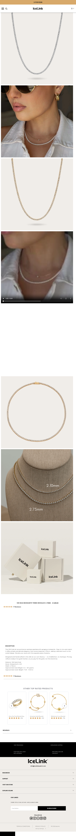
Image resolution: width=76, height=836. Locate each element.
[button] (11, 706)
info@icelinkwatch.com (38, 766)
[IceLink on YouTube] (38, 818)
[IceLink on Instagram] (44, 818)
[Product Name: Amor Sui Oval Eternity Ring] (17, 708)
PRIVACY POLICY (40, 826)
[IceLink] (38, 8)
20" (45, 621)
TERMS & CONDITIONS (23, 826)
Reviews (6, 730)
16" (35, 621)
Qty (5, 627)
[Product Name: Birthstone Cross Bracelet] (59, 708)
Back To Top (7, 834)
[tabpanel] (38, 730)
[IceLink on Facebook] (34, 818)
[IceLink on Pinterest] (41, 818)
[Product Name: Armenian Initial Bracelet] (38, 708)
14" (30, 621)
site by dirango (40, 828)
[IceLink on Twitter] (31, 818)
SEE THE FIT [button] (68, 610)
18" (40, 621)
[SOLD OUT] (36, 613)
